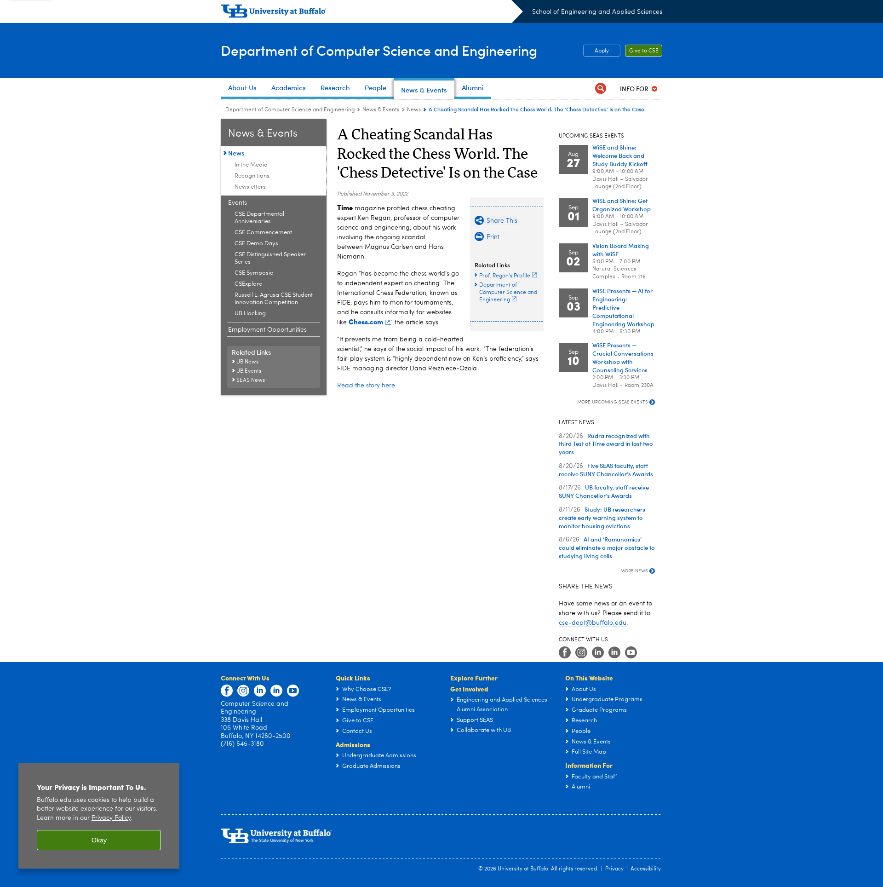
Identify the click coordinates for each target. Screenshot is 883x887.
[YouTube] (631, 653)
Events (237, 203)
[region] (98, 816)
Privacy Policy (111, 818)
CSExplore (248, 284)
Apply (602, 51)
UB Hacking (250, 314)
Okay (99, 840)
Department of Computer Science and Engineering (379, 49)
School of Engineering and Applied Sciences (597, 12)
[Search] (601, 88)
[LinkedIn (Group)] (614, 653)
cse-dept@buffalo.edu (592, 623)
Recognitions (252, 176)
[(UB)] (372, 13)
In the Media (251, 165)
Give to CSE (644, 51)
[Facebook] (565, 653)
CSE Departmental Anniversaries (259, 218)
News (414, 110)
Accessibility (646, 869)
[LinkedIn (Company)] (598, 653)
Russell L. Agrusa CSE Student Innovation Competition (274, 298)
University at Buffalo (523, 869)
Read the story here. (367, 385)
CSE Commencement (263, 233)
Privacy (614, 869)
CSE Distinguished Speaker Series (270, 258)
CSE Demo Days (256, 244)
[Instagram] (581, 653)
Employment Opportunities (267, 330)
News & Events (380, 110)
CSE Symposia (254, 273)
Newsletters (250, 187)
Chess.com (366, 322)
